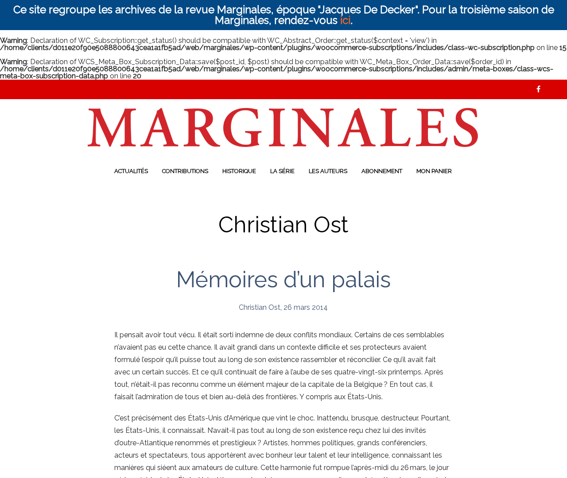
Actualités (131, 171)
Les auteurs (328, 171)
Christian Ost (259, 307)
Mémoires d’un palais (283, 279)
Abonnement (381, 171)
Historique (239, 171)
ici (345, 20)
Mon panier (434, 171)
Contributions (185, 171)
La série (282, 171)
